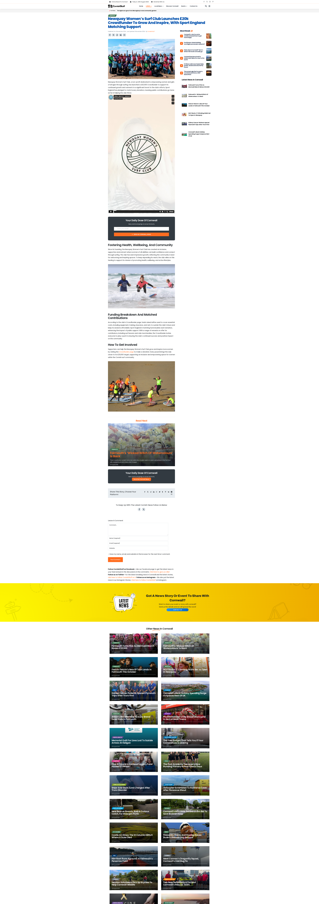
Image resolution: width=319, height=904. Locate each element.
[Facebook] (110, 35)
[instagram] (210, 1)
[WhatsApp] (156, 492)
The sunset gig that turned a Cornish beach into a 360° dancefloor (193, 73)
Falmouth (115, 449)
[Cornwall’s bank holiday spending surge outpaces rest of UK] (184, 134)
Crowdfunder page (126, 352)
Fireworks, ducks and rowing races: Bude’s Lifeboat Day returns (182, 836)
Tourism (167, 690)
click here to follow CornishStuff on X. (122, 577)
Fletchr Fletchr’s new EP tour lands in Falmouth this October (199, 105)
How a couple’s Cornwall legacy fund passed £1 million (132, 765)
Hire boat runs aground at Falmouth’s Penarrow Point (132, 860)
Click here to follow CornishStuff (143, 580)
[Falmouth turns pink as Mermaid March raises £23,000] (184, 86)
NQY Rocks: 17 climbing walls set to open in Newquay (199, 114)
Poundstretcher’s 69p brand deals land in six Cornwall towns (184, 718)
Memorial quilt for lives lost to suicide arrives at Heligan (132, 741)
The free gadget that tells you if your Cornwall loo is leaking (183, 741)
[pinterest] (213, 1)
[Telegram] (159, 492)
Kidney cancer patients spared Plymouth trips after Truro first (198, 124)
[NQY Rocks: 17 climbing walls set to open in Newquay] (184, 114)
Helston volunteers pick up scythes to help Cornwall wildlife (132, 883)
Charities (116, 761)
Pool (166, 761)
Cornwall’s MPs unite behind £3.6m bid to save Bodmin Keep (185, 812)
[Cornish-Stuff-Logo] (116, 5)
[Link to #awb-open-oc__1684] (209, 6)
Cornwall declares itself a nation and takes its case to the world (194, 58)
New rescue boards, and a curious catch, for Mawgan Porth (130, 812)
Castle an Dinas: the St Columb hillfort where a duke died (132, 836)
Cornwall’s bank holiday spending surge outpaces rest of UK (198, 134)
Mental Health (117, 737)
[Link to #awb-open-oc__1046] (206, 6)
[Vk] (168, 492)
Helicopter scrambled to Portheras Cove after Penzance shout (185, 789)
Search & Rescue (169, 879)
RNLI (114, 855)
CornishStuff (151, 31)
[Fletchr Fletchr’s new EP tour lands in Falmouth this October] (184, 104)
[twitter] (207, 1)
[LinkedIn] (121, 35)
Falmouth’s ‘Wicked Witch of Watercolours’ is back (141, 454)
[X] (113, 35)
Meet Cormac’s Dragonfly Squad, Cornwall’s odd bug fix (181, 860)
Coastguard (168, 784)
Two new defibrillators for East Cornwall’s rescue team (179, 883)
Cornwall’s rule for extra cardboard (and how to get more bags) (193, 36)
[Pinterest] (165, 492)
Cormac (167, 855)
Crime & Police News (119, 784)
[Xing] (171, 492)
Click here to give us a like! (160, 572)
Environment (169, 903)
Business (167, 713)
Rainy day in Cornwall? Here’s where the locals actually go (193, 50)
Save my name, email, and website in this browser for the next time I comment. (140, 554)
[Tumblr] (162, 492)
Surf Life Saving (117, 808)
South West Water (170, 737)
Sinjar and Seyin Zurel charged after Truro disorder (133, 10)
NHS (114, 690)
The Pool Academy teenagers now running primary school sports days (182, 765)
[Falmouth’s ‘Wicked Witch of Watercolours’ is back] (184, 95)
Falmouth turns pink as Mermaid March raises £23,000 (198, 86)
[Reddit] (117, 35)
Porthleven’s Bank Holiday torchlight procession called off (194, 43)
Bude (166, 832)
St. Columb (116, 832)
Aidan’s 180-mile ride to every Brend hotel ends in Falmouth (131, 718)
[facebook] (204, 1)
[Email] (124, 35)
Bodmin (167, 808)
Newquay (112, 15)
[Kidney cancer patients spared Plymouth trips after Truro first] (184, 123)
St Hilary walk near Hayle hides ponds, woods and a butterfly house (194, 65)
